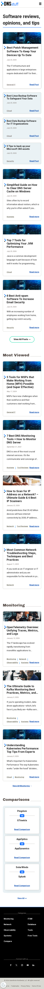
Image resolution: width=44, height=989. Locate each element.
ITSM (30, 919)
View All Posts (21, 339)
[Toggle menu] (40, 3)
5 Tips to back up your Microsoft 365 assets (18, 147)
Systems (10, 217)
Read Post (34, 84)
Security (10, 161)
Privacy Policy (25, 986)
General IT (11, 85)
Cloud (9, 111)
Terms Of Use (36, 986)
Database (32, 924)
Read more (34, 217)
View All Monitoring (21, 786)
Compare (8, 941)
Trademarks (15, 986)
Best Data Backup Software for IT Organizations (21, 122)
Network (10, 526)
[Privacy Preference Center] (3, 985)
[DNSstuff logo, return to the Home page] (9, 4)
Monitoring (11, 659)
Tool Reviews (22, 468)
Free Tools (32, 936)
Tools (30, 930)
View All (20, 898)
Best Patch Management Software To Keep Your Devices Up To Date (22, 51)
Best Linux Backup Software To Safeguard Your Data (22, 97)
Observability (12, 663)
